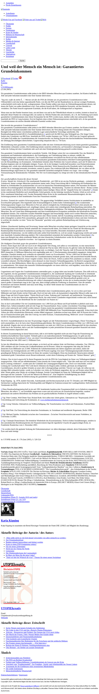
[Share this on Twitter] (14, 78)
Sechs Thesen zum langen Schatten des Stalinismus (25, 628)
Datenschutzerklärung (9, 675)
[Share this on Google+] (20, 78)
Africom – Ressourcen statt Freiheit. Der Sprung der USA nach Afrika (32, 632)
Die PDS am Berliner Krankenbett (19, 660)
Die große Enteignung (14, 669)
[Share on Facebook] (5, 78)
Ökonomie (10, 24)
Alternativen (10, 54)
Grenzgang (10, 551)
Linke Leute (10, 48)
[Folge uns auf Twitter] (32, 20)
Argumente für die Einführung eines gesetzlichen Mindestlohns (30, 666)
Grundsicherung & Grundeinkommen (15, 502)
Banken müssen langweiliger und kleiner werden (24, 542)
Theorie (9, 50)
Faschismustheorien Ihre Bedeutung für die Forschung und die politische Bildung (37, 641)
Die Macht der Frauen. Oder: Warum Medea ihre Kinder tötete (29, 634)
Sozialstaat (10, 56)
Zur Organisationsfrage (14, 540)
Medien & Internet (13, 41)
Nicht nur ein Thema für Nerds (17, 549)
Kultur (8, 39)
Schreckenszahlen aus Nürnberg (18, 658)
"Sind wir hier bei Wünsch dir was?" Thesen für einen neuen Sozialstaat (33, 557)
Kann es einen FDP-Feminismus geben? (21, 544)
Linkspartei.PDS (7, 495)
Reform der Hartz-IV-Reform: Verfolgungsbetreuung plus (28, 645)
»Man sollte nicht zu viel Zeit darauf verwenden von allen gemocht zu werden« (36, 538)
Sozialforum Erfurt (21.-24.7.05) (13, 499)
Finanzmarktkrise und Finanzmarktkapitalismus (24, 637)
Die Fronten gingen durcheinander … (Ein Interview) (26, 643)
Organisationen (11, 15)
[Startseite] (5, 9)
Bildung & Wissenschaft (15, 35)
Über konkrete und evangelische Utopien (21, 639)
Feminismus (10, 30)
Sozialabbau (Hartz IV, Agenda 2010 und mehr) (19, 497)
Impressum (23, 675)
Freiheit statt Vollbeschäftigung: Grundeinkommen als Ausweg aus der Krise (35, 662)
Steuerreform (6, 493)
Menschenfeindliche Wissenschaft (19, 671)
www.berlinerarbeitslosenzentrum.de (54, 400)
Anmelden (10, 3)
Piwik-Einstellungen (13, 5)
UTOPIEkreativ (7, 87)
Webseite (4, 618)
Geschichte (10, 52)
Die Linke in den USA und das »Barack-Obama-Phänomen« (29, 630)
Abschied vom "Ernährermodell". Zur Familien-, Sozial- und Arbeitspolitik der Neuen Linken (41, 664)
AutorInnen (10, 13)
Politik (8, 26)
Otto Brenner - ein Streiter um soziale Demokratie (25, 648)
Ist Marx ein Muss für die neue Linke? (20, 555)
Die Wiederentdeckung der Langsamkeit (21, 553)
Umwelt (9, 45)
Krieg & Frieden (12, 32)
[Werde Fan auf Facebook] (11, 20)
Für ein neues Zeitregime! (15, 547)
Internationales (11, 37)
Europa (8, 28)
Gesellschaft (10, 43)
